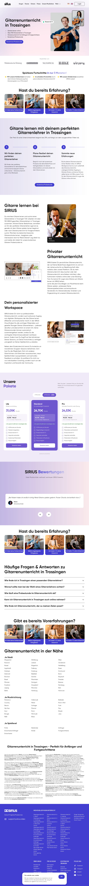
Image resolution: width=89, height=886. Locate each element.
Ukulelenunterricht (79, 818)
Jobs (35, 870)
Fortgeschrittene (63, 731)
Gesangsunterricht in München (39, 822)
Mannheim (34, 679)
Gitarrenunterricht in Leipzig (65, 815)
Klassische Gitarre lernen (65, 850)
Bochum (7, 676)
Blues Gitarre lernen (64, 846)
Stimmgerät (50, 864)
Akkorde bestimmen (63, 867)
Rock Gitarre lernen (63, 843)
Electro (6, 705)
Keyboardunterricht (79, 816)
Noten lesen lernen (65, 870)
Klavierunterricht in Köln (52, 815)
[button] (58, 4)
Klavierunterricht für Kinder (51, 839)
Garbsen (7, 671)
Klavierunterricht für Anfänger (51, 830)
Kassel (6, 665)
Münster (6, 682)
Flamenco (7, 700)
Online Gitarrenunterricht (65, 826)
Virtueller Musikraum (36, 867)
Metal (33, 702)
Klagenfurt (34, 665)
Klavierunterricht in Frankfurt (52, 822)
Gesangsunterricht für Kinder (39, 844)
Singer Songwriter (79, 814)
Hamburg (34, 690)
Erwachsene (8, 733)
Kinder (33, 731)
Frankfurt (7, 685)
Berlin (6, 690)
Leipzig (6, 688)
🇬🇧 (72, 4)
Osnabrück (61, 662)
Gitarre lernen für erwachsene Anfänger (65, 834)
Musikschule (37, 864)
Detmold (7, 674)
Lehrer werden (37, 872)
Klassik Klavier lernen (51, 843)
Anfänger (61, 728)
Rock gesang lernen (37, 854)
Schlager (34, 705)
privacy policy (43, 881)
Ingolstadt (7, 668)
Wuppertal (7, 660)
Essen (60, 668)
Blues (33, 716)
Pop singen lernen (38, 847)
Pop (59, 708)
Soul (5, 711)
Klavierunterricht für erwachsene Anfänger (51, 834)
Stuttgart (34, 682)
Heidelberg (61, 665)
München (34, 688)
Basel (6, 679)
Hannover (61, 690)
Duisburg (34, 671)
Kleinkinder (34, 728)
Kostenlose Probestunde (14, 42)
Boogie (6, 714)
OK (62, 876)
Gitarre (33, 4)
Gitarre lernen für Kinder (65, 839)
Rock (33, 711)
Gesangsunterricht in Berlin (39, 815)
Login (79, 4)
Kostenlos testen (16, 445)
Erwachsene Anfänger (11, 731)
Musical (33, 708)
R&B (5, 716)
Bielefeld (34, 674)
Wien (60, 660)
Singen (21, 4)
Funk (59, 705)
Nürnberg (61, 685)
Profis (6, 728)
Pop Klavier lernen (52, 847)
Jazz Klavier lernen (52, 845)
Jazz (59, 714)
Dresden (61, 679)
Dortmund (61, 671)
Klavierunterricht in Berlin (52, 819)
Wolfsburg (34, 660)
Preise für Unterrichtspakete (52, 869)
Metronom (50, 866)
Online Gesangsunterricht (39, 826)
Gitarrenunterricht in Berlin (65, 822)
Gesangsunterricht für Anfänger (39, 830)
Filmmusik (34, 714)
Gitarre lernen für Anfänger (65, 830)
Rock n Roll (61, 702)
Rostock (7, 662)
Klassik (60, 711)
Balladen (61, 700)
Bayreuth (61, 676)
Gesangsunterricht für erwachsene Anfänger (39, 834)
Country (7, 702)
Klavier (27, 4)
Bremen (60, 682)
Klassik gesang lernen (38, 850)
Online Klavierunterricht (51, 826)
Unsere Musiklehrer (48, 4)
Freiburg (34, 668)
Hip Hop (7, 708)
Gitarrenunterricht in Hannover (65, 819)
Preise (39, 4)
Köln (59, 688)
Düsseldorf (34, 685)
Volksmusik (34, 700)
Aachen (33, 676)
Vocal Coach (77, 820)
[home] (8, 4)
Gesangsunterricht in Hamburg (39, 819)
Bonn (60, 674)
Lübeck (33, 662)
